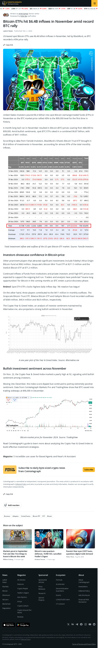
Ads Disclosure (84, 595)
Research (42, 593)
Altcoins (5, 599)
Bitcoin (5, 591)
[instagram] (85, 625)
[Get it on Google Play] (23, 624)
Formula (59, 580)
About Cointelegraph (84, 581)
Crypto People (22, 588)
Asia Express (22, 597)
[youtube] (89, 625)
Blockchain (6, 604)
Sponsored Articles (42, 581)
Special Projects (41, 598)
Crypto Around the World (24, 611)
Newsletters (83, 586)
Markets (5, 586)
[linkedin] (72, 625)
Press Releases (41, 587)
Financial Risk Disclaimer (84, 600)
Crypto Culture (22, 606)
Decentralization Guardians (62, 589)
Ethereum (6, 595)
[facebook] (81, 625)
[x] (68, 625)
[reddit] (94, 625)
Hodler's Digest (23, 593)
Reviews (20, 617)
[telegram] (77, 625)
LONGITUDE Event (63, 599)
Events (58, 595)
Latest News (8, 31)
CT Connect (60, 604)
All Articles (21, 580)
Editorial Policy (21, 484)
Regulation (6, 608)
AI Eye (19, 601)
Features (20, 584)
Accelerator (60, 584)
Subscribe (88, 469)
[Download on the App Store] (8, 624)
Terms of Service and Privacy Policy (84, 644)
